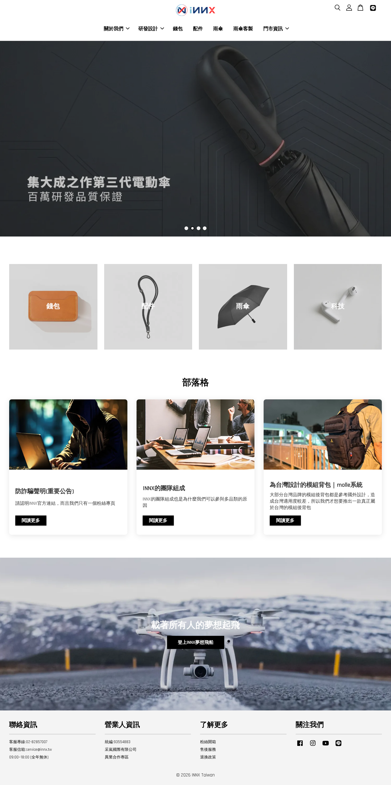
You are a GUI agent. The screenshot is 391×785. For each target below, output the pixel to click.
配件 (198, 29)
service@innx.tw (39, 749)
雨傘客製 (243, 29)
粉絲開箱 (208, 741)
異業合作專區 (117, 757)
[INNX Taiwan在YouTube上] (325, 746)
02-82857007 (36, 741)
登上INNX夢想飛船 (196, 642)
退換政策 (208, 757)
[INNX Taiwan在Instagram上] (313, 746)
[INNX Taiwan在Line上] (338, 746)
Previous (13, 139)
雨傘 (218, 29)
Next (378, 139)
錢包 (178, 29)
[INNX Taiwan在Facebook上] (300, 746)
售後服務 (208, 749)
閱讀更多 (31, 520)
